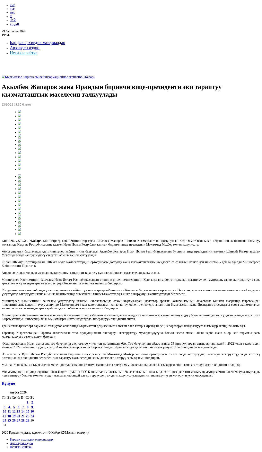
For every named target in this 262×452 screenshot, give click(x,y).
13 (18, 411)
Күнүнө (8, 383)
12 (14, 411)
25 (9, 420)
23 (32, 416)
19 (14, 416)
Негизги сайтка (23, 52)
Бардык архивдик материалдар (37, 42)
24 (4, 420)
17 (4, 416)
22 (27, 416)
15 (27, 411)
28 (23, 420)
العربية (14, 24)
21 (23, 416)
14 (23, 411)
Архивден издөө (25, 47)
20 (18, 416)
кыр (12, 5)
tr (11, 16)
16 (32, 411)
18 (9, 416)
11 (9, 411)
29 (27, 420)
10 (4, 411)
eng (12, 12)
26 (14, 420)
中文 (13, 20)
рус (12, 8)
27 (18, 420)
